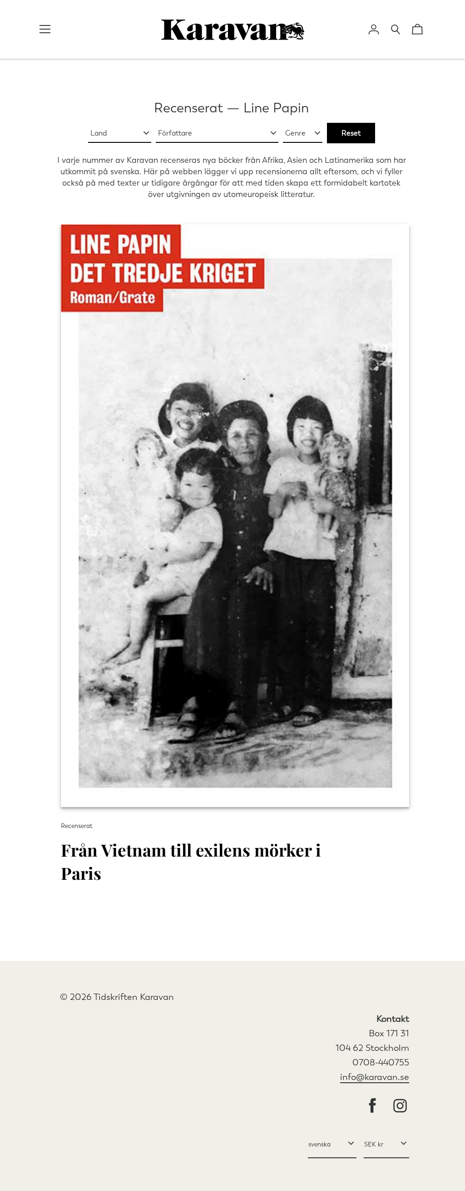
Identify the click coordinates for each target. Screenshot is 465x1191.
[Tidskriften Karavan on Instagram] (400, 1106)
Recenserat (188, 108)
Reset (351, 133)
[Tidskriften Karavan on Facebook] (372, 1106)
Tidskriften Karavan (134, 997)
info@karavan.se (374, 1077)
